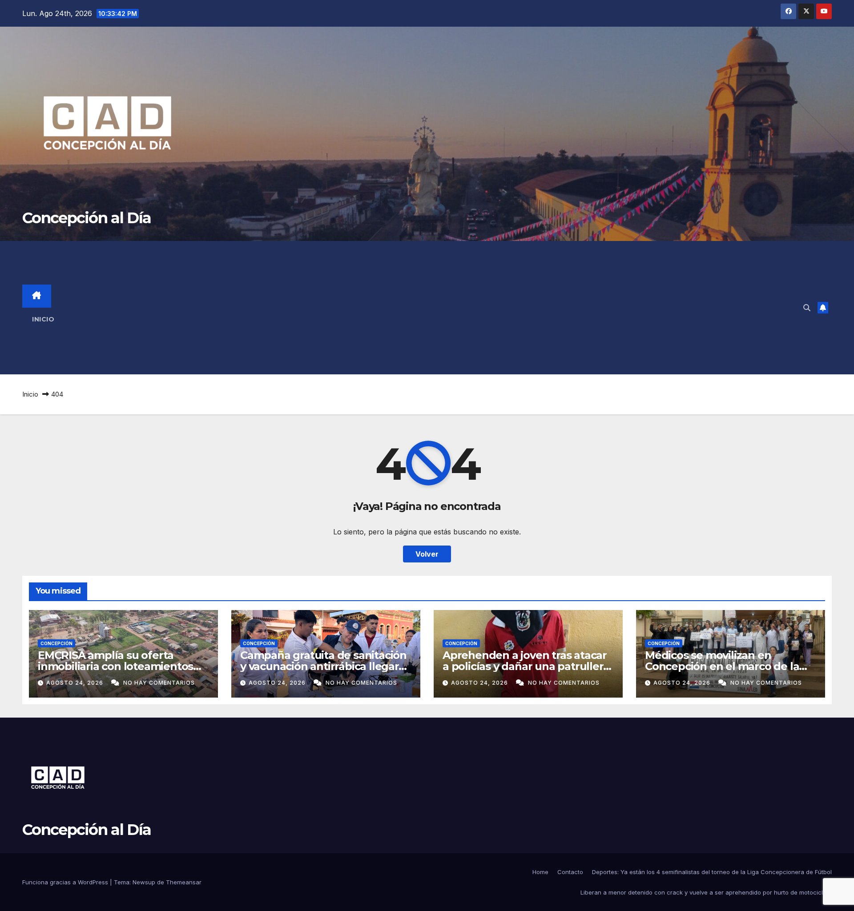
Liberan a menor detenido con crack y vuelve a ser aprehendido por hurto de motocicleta (706, 892)
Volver (427, 554)
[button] (806, 307)
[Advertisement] (440, 307)
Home (540, 871)
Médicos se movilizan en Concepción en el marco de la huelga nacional (722, 666)
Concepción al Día (86, 218)
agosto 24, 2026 (75, 682)
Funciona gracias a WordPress (66, 882)
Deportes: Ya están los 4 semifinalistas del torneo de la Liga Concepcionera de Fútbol (712, 871)
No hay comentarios (159, 682)
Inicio (43, 319)
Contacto (570, 871)
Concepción (56, 643)
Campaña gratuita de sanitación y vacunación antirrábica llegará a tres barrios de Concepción (323, 666)
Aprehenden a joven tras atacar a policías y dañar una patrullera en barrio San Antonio (526, 666)
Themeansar (183, 882)
